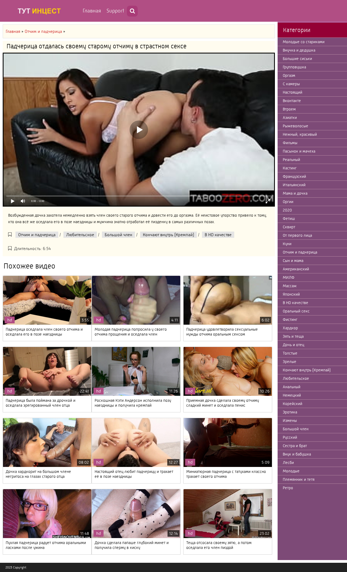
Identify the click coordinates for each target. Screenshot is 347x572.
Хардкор (290, 327)
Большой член (118, 234)
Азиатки (290, 117)
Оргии (288, 201)
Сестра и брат (295, 445)
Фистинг (290, 319)
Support (115, 11)
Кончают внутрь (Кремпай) (168, 234)
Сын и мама (293, 260)
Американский (296, 269)
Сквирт (289, 227)
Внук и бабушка (297, 454)
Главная (92, 11)
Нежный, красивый (300, 134)
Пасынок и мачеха (299, 151)
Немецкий (292, 395)
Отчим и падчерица (37, 234)
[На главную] (41, 11)
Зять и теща (293, 336)
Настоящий (292, 92)
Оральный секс (296, 311)
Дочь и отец (293, 344)
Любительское (80, 234)
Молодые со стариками (303, 41)
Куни (287, 243)
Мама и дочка (295, 193)
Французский (294, 176)
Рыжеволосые (295, 126)
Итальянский (294, 184)
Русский (290, 437)
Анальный (291, 386)
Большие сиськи (297, 58)
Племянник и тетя (298, 479)
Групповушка (294, 67)
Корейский (292, 403)
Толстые (290, 353)
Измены (290, 420)
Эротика (290, 412)
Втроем (289, 109)
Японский (291, 294)
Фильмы (290, 142)
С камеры (291, 83)
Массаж (290, 285)
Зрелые (289, 361)
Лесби (288, 462)
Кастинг (290, 168)
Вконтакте (292, 100)
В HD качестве (218, 234)
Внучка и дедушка (299, 50)
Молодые (291, 471)
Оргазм (289, 75)
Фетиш (289, 218)
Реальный (291, 159)
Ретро (288, 487)
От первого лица (297, 235)
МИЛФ (288, 277)
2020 (287, 210)
